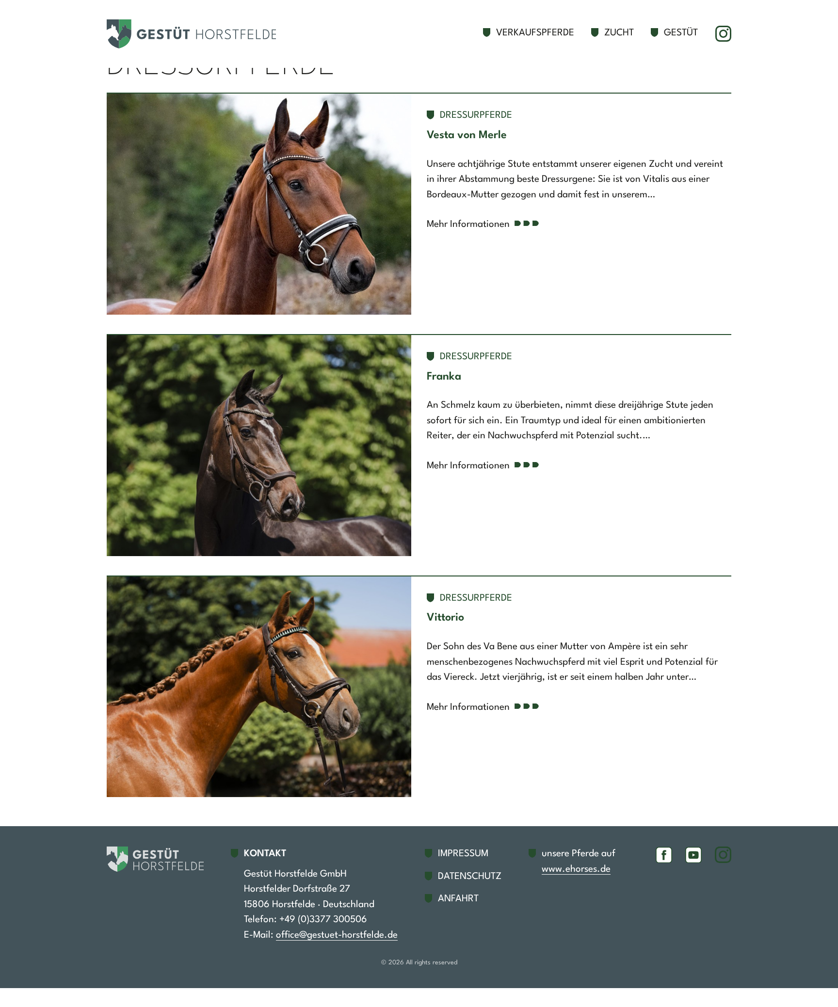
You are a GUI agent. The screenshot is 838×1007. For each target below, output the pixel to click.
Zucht (619, 33)
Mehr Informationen (468, 224)
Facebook (664, 855)
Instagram (723, 34)
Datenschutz (469, 876)
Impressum (463, 854)
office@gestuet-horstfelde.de (337, 935)
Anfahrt (458, 899)
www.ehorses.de (576, 869)
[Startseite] (196, 33)
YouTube (693, 855)
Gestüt (681, 33)
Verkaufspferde (535, 33)
